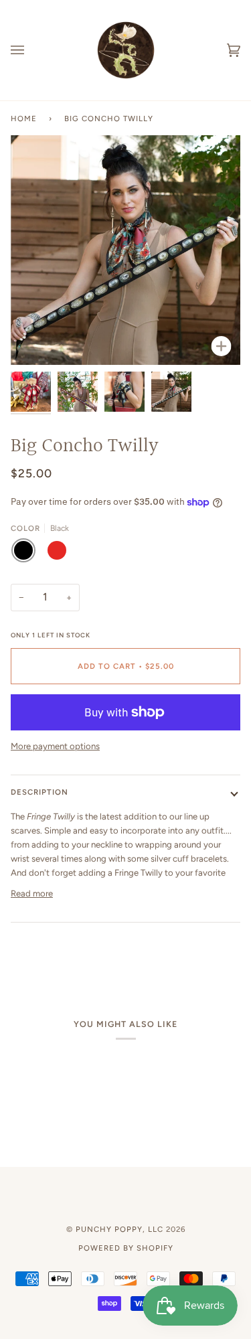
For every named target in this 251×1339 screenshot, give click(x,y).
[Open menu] (31, 50)
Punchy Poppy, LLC (119, 1229)
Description (39, 792)
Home (24, 118)
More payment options (55, 746)
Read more (32, 893)
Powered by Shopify (125, 1248)
